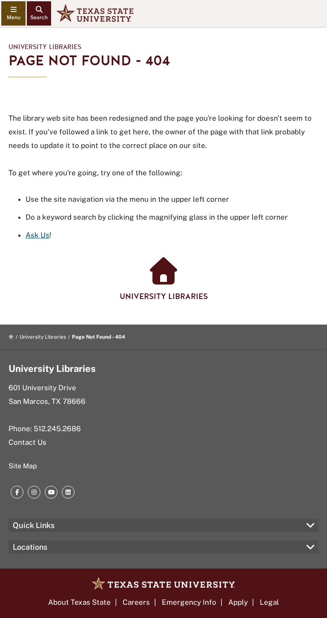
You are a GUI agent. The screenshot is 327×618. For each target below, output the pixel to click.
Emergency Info (189, 602)
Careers (136, 602)
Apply (238, 602)
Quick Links (33, 525)
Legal (269, 602)
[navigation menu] (13, 13)
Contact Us (27, 442)
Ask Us (37, 235)
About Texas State (79, 602)
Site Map (23, 466)
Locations (30, 547)
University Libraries (45, 47)
